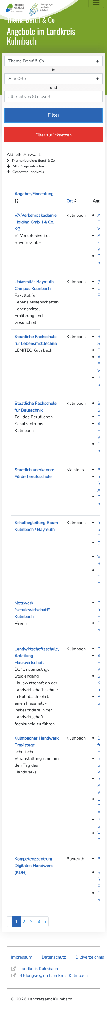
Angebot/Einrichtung (34, 194)
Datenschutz (54, 957)
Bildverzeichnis (89, 957)
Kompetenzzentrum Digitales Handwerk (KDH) (34, 865)
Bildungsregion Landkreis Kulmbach (53, 975)
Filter (53, 115)
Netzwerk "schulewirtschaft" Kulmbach (32, 609)
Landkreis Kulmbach (38, 969)
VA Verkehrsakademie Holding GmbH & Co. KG (36, 222)
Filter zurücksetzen (53, 135)
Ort (70, 201)
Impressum (21, 957)
